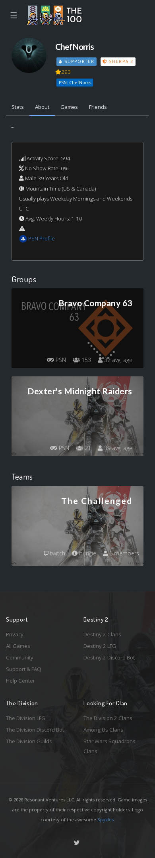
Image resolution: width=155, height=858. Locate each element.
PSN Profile (41, 238)
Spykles (105, 820)
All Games (18, 645)
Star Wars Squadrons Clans (109, 746)
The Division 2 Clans (107, 718)
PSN (60, 360)
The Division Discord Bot (35, 729)
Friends (98, 106)
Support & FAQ (23, 669)
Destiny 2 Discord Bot (109, 657)
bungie (87, 553)
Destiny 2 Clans (102, 634)
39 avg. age (117, 448)
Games (69, 106)
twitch (56, 553)
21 (87, 448)
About (42, 106)
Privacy (14, 634)
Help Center (20, 680)
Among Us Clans (103, 729)
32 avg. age (117, 360)
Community (19, 657)
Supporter (78, 61)
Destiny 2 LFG (99, 645)
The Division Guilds (29, 741)
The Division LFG (25, 718)
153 (85, 360)
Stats (18, 106)
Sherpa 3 (120, 61)
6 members (123, 553)
